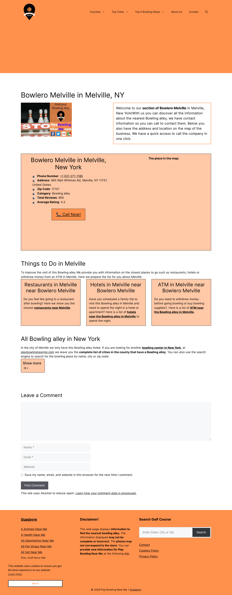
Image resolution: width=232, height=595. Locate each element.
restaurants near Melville (52, 307)
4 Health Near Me (33, 535)
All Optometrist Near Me (37, 540)
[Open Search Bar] (206, 12)
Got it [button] (35, 583)
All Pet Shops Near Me (36, 546)
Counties (95, 11)
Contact (193, 11)
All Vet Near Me (31, 552)
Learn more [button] (15, 574)
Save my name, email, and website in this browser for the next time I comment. (79, 475)
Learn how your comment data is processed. (106, 493)
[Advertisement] (116, 49)
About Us (176, 11)
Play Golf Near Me (33, 558)
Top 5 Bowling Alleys (147, 11)
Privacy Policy (148, 556)
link (127, 553)
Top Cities (118, 11)
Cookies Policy (149, 550)
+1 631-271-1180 (71, 176)
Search (201, 532)
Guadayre (29, 519)
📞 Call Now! (68, 214)
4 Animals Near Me (34, 529)
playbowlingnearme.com (37, 352)
